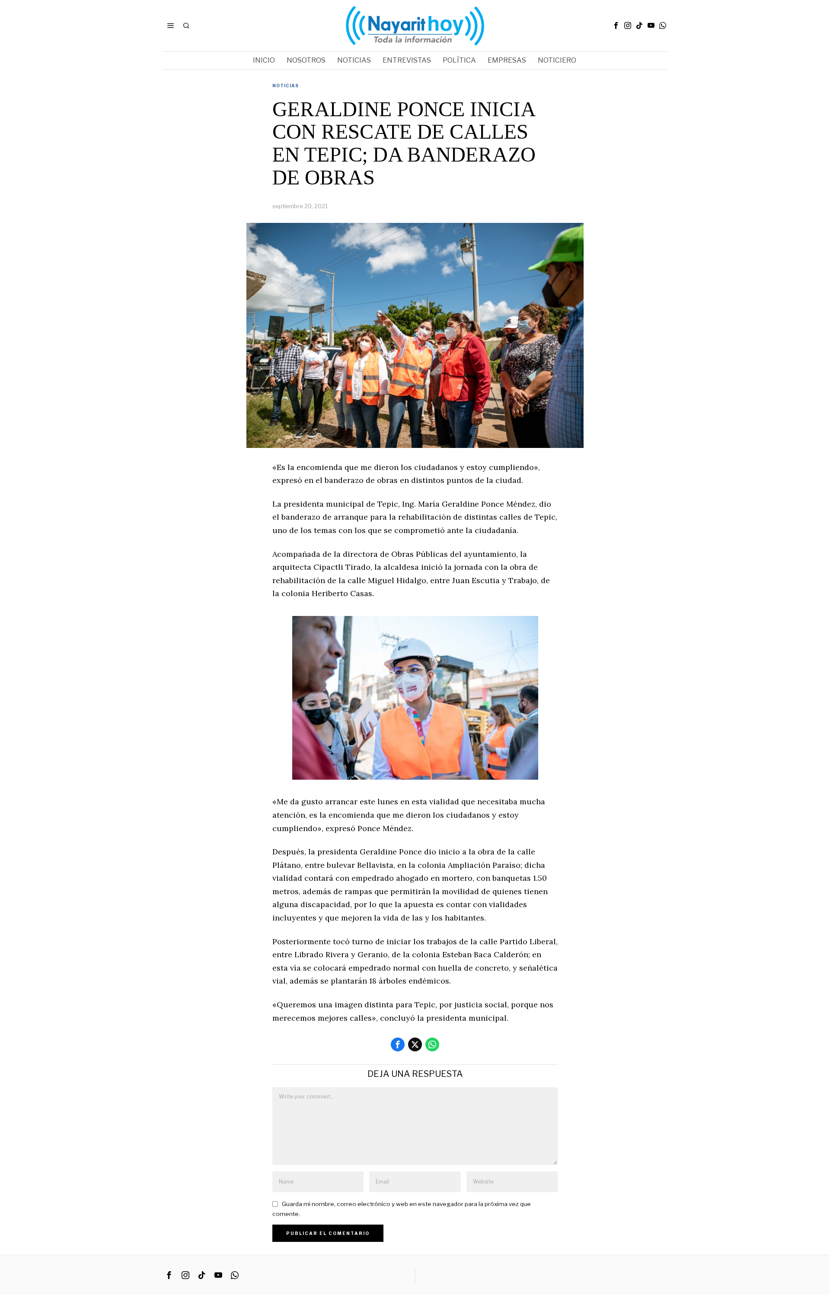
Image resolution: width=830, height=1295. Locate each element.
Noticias (285, 85)
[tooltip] (616, 25)
